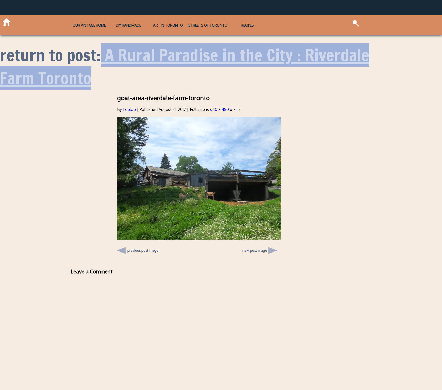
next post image (254, 243)
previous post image (142, 242)
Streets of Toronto (219, 21)
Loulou (129, 102)
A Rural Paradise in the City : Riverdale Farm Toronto (184, 60)
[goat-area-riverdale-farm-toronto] (199, 231)
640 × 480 (219, 102)
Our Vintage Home (64, 21)
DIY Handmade (116, 21)
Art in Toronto (168, 21)
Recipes (271, 21)
